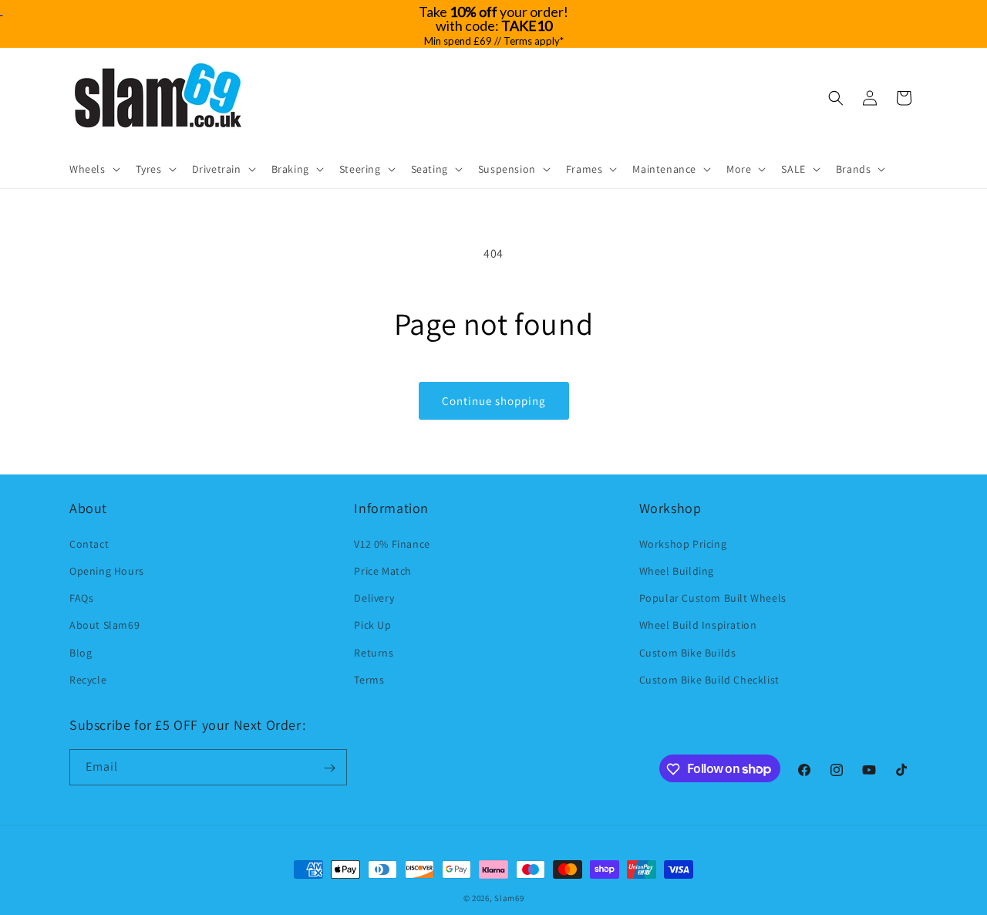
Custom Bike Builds (687, 652)
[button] (93, 169)
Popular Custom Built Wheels (713, 597)
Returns (373, 652)
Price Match (383, 570)
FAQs (81, 597)
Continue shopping (494, 400)
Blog (80, 652)
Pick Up (372, 625)
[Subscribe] (329, 768)
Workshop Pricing (683, 543)
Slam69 (509, 898)
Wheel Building (676, 570)
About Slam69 (104, 625)
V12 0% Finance (391, 543)
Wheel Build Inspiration (698, 625)
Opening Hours (106, 570)
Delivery (374, 597)
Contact (89, 543)
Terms (369, 679)
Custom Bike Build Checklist (709, 679)
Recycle (87, 679)
